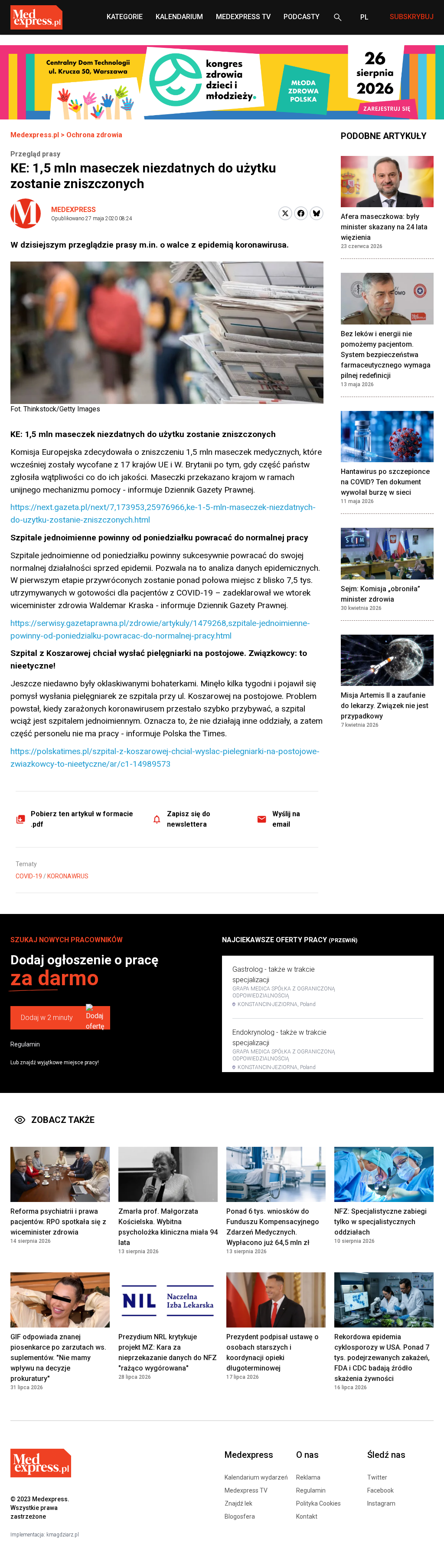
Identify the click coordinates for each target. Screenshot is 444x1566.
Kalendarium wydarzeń (256, 1477)
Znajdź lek (238, 1503)
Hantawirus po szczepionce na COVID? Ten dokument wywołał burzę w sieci (385, 482)
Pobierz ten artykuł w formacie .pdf (82, 819)
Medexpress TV (246, 1490)
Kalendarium (179, 17)
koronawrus (67, 876)
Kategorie (125, 17)
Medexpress (73, 209)
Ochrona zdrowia (94, 135)
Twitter (377, 1477)
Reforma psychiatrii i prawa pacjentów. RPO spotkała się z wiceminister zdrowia (58, 1221)
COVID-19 (29, 876)
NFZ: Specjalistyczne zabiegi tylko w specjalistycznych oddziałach (380, 1221)
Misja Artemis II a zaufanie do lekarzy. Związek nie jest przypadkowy (384, 705)
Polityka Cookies (318, 1503)
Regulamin (25, 1044)
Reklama (308, 1477)
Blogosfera (240, 1516)
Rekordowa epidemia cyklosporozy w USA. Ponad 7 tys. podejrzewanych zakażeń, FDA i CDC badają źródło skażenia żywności (382, 1358)
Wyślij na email (286, 819)
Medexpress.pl (34, 135)
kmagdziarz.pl (62, 1535)
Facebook (380, 1490)
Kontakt (306, 1516)
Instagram (381, 1503)
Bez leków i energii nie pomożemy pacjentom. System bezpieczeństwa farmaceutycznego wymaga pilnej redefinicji (386, 355)
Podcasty (302, 17)
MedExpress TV (243, 17)
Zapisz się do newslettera (188, 819)
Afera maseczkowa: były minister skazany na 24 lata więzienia (384, 227)
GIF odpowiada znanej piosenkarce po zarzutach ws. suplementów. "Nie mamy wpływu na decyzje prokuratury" (58, 1358)
